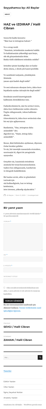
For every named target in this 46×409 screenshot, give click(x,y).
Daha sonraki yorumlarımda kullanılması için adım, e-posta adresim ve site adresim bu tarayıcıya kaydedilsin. (22, 291)
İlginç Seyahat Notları (13, 392)
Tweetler (7, 371)
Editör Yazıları (9, 381)
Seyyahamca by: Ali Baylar (21, 7)
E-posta (8, 266)
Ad (5, 255)
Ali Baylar (10, 195)
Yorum (7, 221)
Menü (7, 14)
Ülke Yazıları (9, 387)
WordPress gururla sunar (33, 405)
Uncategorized (32, 195)
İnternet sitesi (11, 276)
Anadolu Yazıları (10, 398)
